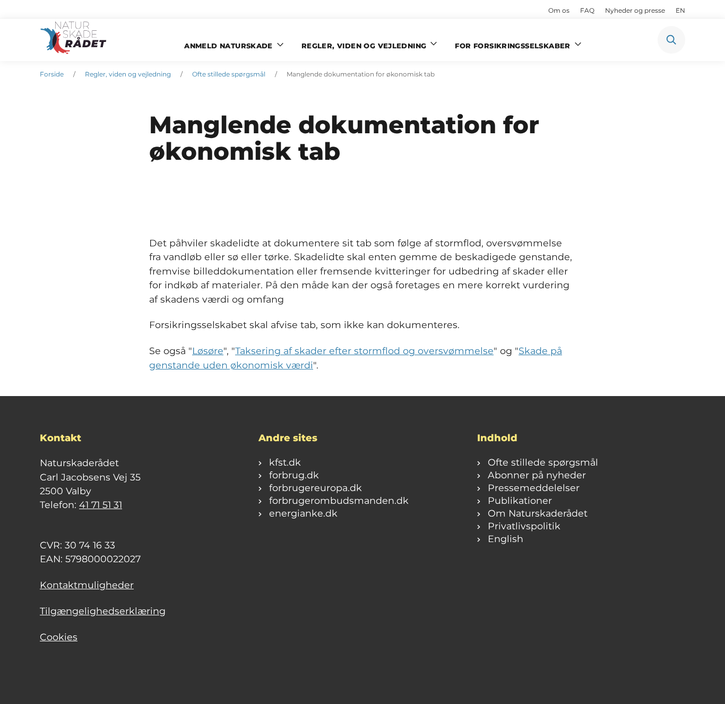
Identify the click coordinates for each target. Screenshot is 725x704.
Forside (52, 74)
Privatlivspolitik (524, 525)
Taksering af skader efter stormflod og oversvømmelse (364, 350)
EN (680, 10)
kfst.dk (285, 462)
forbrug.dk (294, 474)
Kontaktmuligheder (87, 584)
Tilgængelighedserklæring (103, 610)
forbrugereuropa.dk (315, 487)
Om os (558, 10)
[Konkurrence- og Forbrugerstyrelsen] (74, 40)
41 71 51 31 (100, 504)
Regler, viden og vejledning (128, 74)
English (505, 538)
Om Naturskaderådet (538, 513)
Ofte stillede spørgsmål (228, 74)
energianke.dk (303, 513)
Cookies (58, 636)
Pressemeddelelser (534, 487)
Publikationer (520, 500)
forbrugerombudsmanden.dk (339, 500)
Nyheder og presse (635, 10)
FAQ (587, 10)
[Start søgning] (671, 40)
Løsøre (207, 350)
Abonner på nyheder (537, 474)
